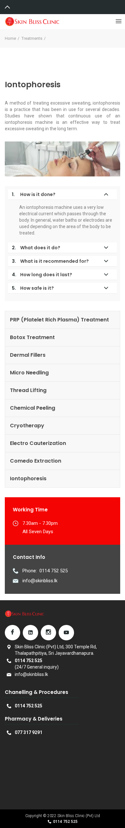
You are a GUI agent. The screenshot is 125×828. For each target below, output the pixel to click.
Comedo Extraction (35, 461)
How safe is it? (33, 288)
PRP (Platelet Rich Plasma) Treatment (59, 319)
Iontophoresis (28, 478)
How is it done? (33, 194)
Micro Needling (29, 372)
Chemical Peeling (32, 408)
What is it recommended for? (50, 261)
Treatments (31, 38)
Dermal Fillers (28, 355)
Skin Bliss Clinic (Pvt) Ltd (78, 816)
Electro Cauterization (38, 443)
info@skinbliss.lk (39, 581)
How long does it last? (42, 274)
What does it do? (36, 247)
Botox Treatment (32, 337)
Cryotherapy (27, 425)
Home (10, 38)
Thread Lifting (28, 390)
